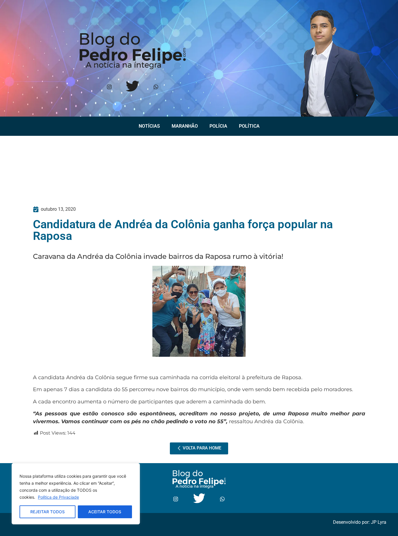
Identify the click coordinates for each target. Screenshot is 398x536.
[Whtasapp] (155, 87)
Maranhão (185, 126)
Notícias (149, 126)
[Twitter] (132, 87)
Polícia (218, 126)
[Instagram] (109, 87)
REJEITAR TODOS (47, 511)
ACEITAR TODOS (104, 511)
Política (249, 126)
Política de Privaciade (58, 497)
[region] (76, 493)
